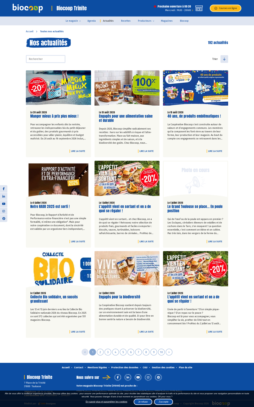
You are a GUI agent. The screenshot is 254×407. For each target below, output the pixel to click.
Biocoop (184, 20)
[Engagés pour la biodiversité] (127, 270)
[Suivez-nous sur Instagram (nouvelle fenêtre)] (3, 211)
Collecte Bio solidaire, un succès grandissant (54, 299)
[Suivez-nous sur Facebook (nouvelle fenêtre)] (3, 189)
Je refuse (143, 402)
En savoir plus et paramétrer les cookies (106, 402)
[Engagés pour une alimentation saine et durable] (127, 89)
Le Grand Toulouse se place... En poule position (195, 208)
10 (161, 352)
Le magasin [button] (72, 20)
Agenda (91, 20)
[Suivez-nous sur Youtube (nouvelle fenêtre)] (3, 203)
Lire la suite (79, 151)
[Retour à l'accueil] (28, 8)
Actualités (108, 20)
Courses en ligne (228, 8)
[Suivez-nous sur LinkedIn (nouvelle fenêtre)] (3, 196)
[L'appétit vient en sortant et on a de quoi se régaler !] (127, 180)
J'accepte (163, 402)
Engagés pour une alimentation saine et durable (126, 118)
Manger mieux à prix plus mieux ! (54, 116)
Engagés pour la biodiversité (119, 297)
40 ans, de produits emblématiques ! (194, 116)
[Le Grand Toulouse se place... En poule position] (195, 180)
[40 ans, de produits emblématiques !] (195, 89)
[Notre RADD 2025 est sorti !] (58, 180)
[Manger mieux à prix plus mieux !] (58, 89)
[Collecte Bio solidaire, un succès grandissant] (58, 270)
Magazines (167, 20)
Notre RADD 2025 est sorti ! (50, 206)
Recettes (126, 20)
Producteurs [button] (144, 20)
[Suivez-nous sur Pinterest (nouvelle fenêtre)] (3, 218)
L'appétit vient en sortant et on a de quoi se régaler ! (125, 208)
